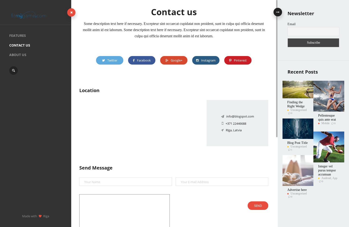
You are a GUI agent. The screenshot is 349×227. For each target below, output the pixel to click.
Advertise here (297, 190)
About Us (17, 54)
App (334, 178)
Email (292, 24)
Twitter (112, 60)
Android (326, 178)
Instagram (208, 60)
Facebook (144, 60)
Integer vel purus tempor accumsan (327, 170)
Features (17, 35)
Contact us (19, 45)
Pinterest (240, 60)
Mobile (325, 123)
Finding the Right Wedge (296, 104)
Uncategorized (299, 110)
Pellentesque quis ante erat (327, 117)
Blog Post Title (297, 143)
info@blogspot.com (240, 116)
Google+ (176, 60)
